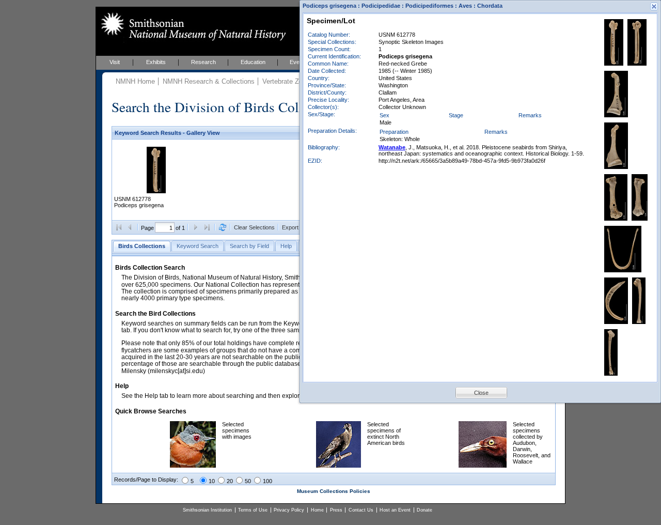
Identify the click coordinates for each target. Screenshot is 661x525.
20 (230, 481)
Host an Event (395, 510)
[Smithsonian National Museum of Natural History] (191, 26)
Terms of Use (252, 510)
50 (248, 481)
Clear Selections (254, 227)
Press (336, 510)
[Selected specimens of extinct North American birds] (338, 465)
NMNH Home (135, 81)
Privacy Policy (289, 510)
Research (203, 62)
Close (481, 393)
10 (212, 481)
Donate (424, 510)
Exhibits (156, 62)
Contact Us (361, 510)
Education (253, 62)
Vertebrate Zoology (290, 81)
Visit (114, 62)
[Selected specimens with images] (193, 465)
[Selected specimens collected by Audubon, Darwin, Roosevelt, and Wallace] (483, 465)
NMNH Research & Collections (209, 81)
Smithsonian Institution (207, 510)
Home (317, 510)
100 (267, 481)
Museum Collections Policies (333, 491)
